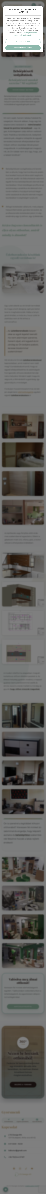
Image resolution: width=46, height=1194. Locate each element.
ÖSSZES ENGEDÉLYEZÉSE (23, 48)
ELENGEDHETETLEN (23, 41)
